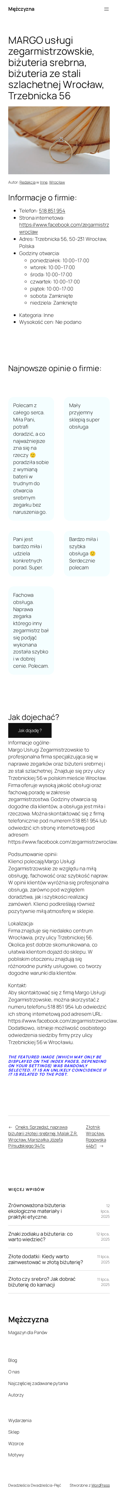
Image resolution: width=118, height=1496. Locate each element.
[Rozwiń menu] (106, 9)
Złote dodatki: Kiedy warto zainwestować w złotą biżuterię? (45, 1259)
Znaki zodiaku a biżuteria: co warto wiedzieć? (40, 1236)
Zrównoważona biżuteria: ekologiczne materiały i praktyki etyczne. (37, 1210)
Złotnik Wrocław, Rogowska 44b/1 (96, 1136)
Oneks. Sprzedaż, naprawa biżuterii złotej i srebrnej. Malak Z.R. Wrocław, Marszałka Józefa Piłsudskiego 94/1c (43, 1136)
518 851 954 (52, 210)
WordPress (100, 1485)
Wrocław (57, 182)
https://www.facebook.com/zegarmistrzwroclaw (64, 228)
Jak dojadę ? (30, 730)
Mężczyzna (21, 8)
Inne (43, 182)
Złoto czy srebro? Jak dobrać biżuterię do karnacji (41, 1281)
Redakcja (27, 182)
